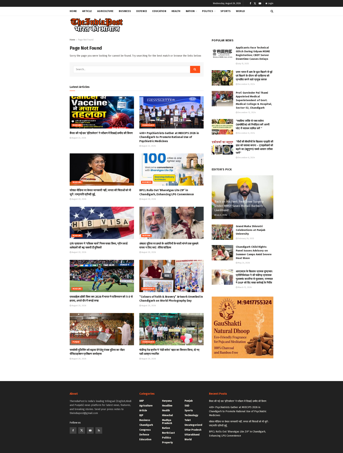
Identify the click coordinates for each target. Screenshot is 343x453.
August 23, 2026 (78, 138)
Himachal (167, 415)
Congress (145, 429)
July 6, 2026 (221, 215)
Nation (190, 11)
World (240, 11)
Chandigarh (148, 125)
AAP (141, 400)
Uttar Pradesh (193, 429)
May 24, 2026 (243, 263)
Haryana (146, 236)
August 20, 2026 (78, 199)
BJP (141, 415)
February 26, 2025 (245, 238)
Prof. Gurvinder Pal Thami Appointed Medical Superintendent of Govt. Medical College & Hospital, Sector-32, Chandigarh (254, 100)
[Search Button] (272, 11)
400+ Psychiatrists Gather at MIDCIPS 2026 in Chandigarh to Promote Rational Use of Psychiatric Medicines (169, 137)
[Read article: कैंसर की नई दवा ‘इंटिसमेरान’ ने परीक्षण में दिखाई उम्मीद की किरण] (102, 112)
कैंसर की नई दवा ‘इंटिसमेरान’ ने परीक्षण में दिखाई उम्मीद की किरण (101, 133)
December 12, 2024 (246, 112)
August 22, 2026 (148, 146)
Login (270, 3)
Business (125, 11)
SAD (187, 405)
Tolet (188, 420)
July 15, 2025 (243, 63)
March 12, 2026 (244, 287)
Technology (191, 415)
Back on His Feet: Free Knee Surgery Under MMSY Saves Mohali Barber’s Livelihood (239, 206)
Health (176, 11)
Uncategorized (193, 425)
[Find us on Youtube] (260, 3)
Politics (207, 11)
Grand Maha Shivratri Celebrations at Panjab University (250, 230)
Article (87, 11)
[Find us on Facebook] (250, 3)
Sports (225, 11)
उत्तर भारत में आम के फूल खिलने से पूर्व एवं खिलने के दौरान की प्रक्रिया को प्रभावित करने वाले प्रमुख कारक (254, 75)
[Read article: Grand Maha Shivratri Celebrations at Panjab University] (222, 232)
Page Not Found (85, 39)
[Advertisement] (208, 24)
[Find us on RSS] (98, 430)
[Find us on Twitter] (255, 3)
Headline (77, 125)
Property (167, 442)
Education (159, 11)
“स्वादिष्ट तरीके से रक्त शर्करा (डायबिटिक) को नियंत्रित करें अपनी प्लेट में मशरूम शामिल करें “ (252, 124)
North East (168, 432)
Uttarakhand (192, 434)
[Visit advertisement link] (242, 327)
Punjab (76, 342)
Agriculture (105, 11)
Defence (141, 11)
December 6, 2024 (246, 84)
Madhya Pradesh (167, 422)
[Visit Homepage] (96, 25)
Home (73, 11)
